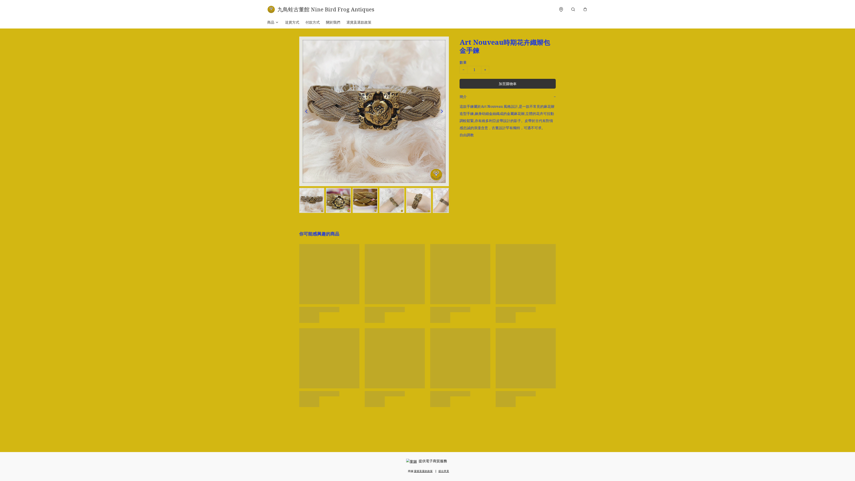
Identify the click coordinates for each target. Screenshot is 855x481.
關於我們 (333, 22)
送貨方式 (292, 22)
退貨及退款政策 (358, 22)
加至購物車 (508, 83)
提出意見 (443, 471)
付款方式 (312, 22)
